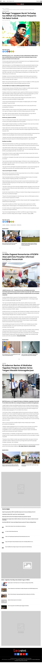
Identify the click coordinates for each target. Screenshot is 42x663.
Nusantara (7, 11)
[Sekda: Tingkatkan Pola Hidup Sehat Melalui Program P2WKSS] (21, 565)
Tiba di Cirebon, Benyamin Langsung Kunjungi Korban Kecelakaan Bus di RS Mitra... (21, 594)
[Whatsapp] (11, 51)
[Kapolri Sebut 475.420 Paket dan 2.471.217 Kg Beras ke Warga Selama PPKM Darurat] (4, 584)
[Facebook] (36, 1)
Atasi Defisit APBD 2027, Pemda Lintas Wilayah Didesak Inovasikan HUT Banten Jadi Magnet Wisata (19, 522)
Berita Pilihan (4, 252)
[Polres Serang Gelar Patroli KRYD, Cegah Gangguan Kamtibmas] (4, 607)
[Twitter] (37, 1)
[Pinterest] (9, 51)
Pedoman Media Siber (36, 659)
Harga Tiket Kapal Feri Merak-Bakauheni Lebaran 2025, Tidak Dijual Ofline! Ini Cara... (19, 541)
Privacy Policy (21, 660)
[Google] (21, 654)
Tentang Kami (18, 659)
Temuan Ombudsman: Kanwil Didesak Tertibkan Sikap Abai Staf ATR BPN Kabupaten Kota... (23, 588)
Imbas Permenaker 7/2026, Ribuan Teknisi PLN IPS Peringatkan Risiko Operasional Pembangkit (29, 355)
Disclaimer (16, 660)
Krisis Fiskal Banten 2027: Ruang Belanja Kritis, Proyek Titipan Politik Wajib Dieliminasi (11, 355)
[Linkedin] (7, 51)
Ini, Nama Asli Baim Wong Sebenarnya (11, 531)
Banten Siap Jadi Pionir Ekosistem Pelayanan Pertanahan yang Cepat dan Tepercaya (9, 244)
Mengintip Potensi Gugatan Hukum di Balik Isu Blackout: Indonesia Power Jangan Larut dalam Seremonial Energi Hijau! (29, 244)
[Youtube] (40, 1)
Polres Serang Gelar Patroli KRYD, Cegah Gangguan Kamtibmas (18, 605)
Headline (3, 11)
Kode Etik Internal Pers (28, 659)
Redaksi (22, 659)
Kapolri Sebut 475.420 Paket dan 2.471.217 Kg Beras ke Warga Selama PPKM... (20, 582)
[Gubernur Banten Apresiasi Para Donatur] (4, 601)
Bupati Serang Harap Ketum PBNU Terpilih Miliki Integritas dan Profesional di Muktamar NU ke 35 (10, 465)
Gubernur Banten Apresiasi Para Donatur (14, 600)
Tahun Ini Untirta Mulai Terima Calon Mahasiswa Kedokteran (15, 526)
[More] (13, 51)
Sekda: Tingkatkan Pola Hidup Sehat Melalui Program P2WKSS (15, 580)
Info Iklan (25, 660)
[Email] (41, 1)
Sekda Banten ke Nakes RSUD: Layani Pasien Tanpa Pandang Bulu (29, 465)
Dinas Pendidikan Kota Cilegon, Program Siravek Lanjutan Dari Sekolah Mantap (18, 546)
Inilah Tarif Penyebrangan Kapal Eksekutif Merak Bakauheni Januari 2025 (17, 536)
